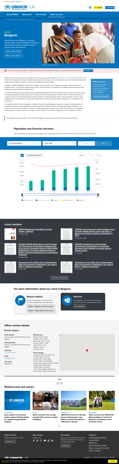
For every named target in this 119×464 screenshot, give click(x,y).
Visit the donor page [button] (101, 96)
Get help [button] (111, 7)
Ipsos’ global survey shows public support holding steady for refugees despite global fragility (16, 418)
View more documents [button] (59, 278)
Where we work (56, 14)
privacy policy (5, 461)
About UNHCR (12, 14)
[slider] (22, 196)
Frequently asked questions (97, 437)
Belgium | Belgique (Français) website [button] (40, 306)
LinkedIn (52, 440)
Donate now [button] (10, 441)
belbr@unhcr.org (9, 358)
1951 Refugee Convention (64, 78)
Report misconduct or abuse (98, 445)
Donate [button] (99, 7)
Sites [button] (90, 7)
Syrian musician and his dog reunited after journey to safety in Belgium (45, 417)
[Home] (15, 7)
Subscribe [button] (65, 446)
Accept (113, 461)
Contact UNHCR (94, 440)
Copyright (112, 457)
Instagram (37, 440)
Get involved (41, 14)
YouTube (45, 440)
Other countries (31, 19)
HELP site (55, 70)
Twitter (41, 440)
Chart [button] (86, 143)
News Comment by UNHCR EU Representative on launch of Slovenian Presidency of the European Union (101, 418)
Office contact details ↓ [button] (13, 56)
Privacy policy (87, 457)
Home (5, 19)
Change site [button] (18, 1)
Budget (81, 155)
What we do (27, 14)
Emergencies (22, 19)
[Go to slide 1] (59, 426)
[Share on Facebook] (61, 383)
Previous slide (6, 400)
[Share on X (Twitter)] (57, 383)
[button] (19, 155)
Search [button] (85, 7)
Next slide (113, 400)
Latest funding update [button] (13, 51)
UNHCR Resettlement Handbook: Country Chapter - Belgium (35, 230)
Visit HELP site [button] (88, 70)
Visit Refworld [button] (80, 306)
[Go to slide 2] (61, 426)
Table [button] (103, 143)
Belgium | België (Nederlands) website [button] (41, 311)
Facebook (34, 440)
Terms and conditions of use (100, 457)
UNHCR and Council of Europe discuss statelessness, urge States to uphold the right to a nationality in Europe (73, 418)
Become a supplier (95, 450)
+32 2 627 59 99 (9, 352)
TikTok (49, 440)
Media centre (93, 443)
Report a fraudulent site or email (99, 448)
